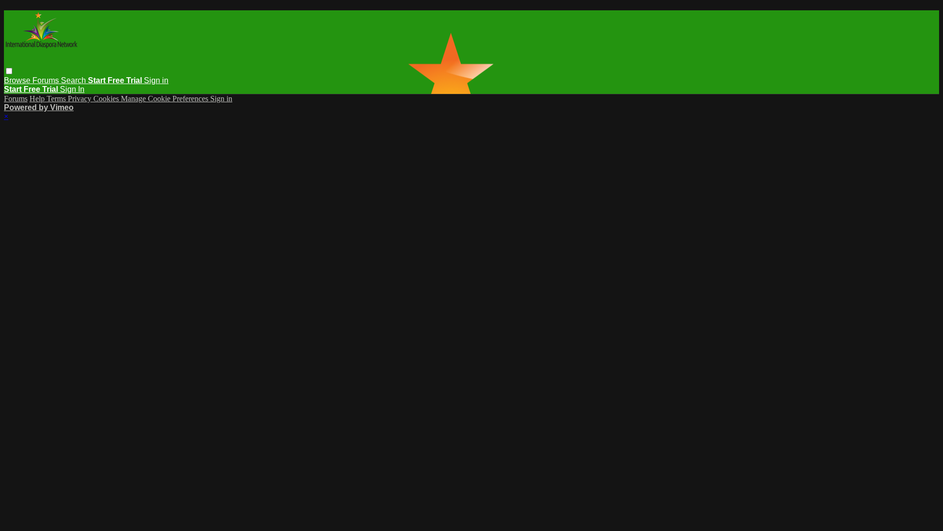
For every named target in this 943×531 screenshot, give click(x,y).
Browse (18, 80)
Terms (57, 98)
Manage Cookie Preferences (165, 98)
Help (38, 98)
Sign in (156, 80)
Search (74, 80)
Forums (46, 80)
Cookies (107, 98)
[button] (9, 71)
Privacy (80, 98)
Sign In (72, 89)
